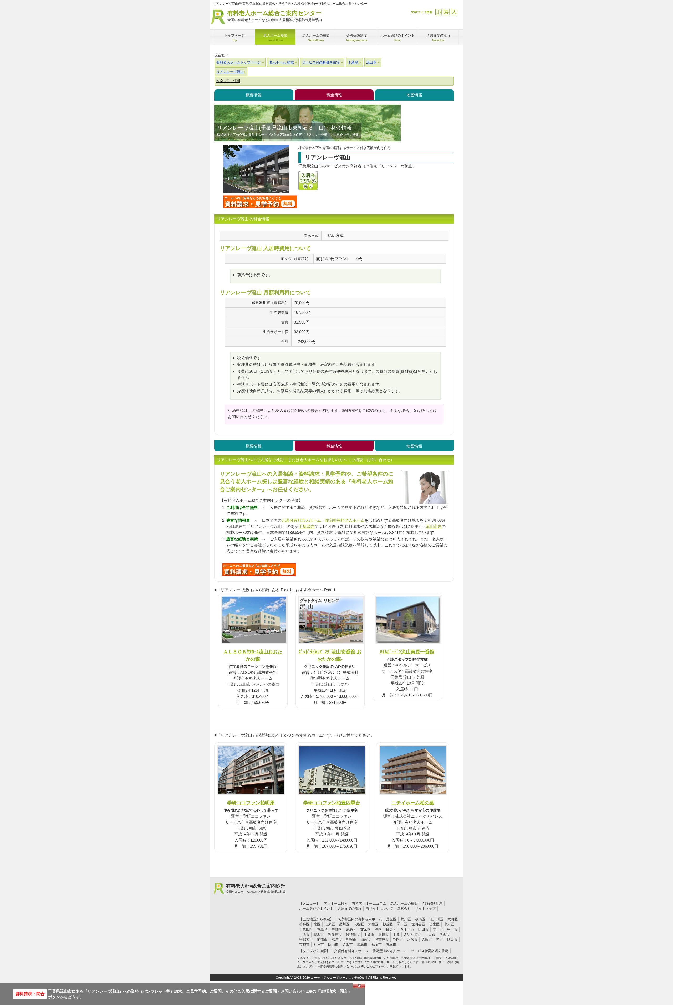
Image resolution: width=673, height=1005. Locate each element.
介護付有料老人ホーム (301, 520)
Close (359, 985)
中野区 (337, 929)
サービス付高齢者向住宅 (429, 951)
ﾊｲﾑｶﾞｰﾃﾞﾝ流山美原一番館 (407, 651)
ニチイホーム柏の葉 (412, 802)
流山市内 (434, 526)
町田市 (423, 929)
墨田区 (402, 924)
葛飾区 (304, 924)
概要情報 (254, 95)
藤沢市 (319, 934)
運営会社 (404, 909)
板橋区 (420, 919)
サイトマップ (425, 909)
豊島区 (322, 929)
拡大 (454, 12)
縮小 (438, 12)
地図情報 (414, 95)
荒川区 (406, 919)
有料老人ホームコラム (369, 904)
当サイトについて (379, 909)
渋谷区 (359, 924)
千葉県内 (306, 526)
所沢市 (445, 934)
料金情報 (334, 95)
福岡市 (376, 945)
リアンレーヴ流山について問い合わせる (260, 201)
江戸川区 (436, 919)
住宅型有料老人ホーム (344, 520)
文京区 (365, 929)
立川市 (438, 929)
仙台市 (365, 939)
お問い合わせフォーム (372, 966)
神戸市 (319, 945)
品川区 (344, 924)
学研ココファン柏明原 (250, 802)
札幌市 (351, 939)
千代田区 (306, 929)
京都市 (304, 945)
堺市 (439, 939)
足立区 (391, 919)
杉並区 (388, 924)
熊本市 (391, 945)
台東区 (434, 924)
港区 (378, 929)
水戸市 (337, 939)
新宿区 (373, 924)
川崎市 (304, 934)
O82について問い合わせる (259, 569)
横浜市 (452, 929)
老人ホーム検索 (336, 904)
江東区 (330, 924)
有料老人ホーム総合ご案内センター (274, 16)
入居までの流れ (349, 909)
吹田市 (452, 939)
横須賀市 (353, 934)
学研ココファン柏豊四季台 (331, 802)
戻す (446, 12)
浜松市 (412, 939)
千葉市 (369, 934)
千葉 (396, 934)
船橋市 (383, 934)
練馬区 (351, 929)
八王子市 (407, 929)
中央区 (449, 924)
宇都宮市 (306, 939)
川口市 (430, 934)
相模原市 (335, 934)
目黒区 (391, 929)
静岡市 (398, 939)
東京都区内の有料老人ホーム (360, 919)
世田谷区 (418, 924)
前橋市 (322, 939)
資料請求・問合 (30, 994)
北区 (317, 924)
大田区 (452, 919)
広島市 (362, 945)
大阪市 (427, 939)
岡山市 (333, 945)
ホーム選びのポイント (316, 909)
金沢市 (348, 945)
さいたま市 (412, 934)
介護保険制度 (432, 904)
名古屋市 (382, 939)
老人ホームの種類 (404, 904)
